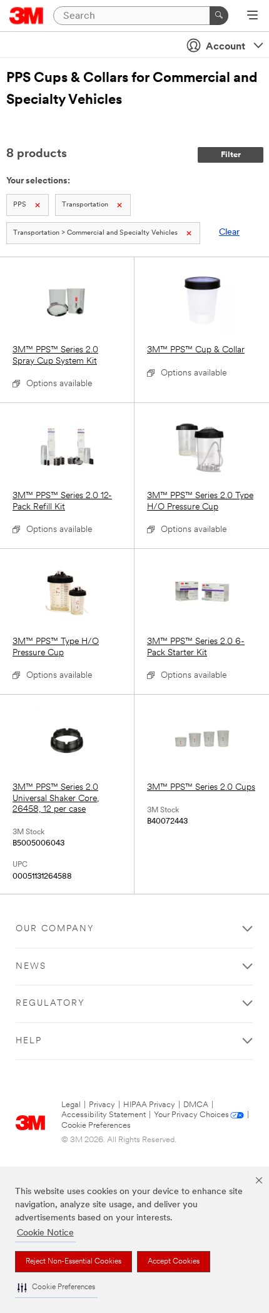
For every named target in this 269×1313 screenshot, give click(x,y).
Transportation (85, 205)
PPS (19, 205)
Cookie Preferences (96, 1125)
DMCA (195, 1105)
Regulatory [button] (50, 1003)
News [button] (31, 966)
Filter (231, 155)
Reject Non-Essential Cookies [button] (73, 1261)
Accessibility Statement (103, 1115)
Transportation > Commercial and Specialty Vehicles (95, 233)
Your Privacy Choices (191, 1115)
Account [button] (225, 47)
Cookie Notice (45, 1233)
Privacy (102, 1105)
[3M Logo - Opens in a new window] (26, 15)
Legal (71, 1105)
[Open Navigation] (252, 16)
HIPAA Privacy (149, 1105)
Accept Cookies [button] (174, 1261)
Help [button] (29, 1041)
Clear (229, 232)
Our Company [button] (55, 929)
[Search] (219, 15)
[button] (56, 1287)
